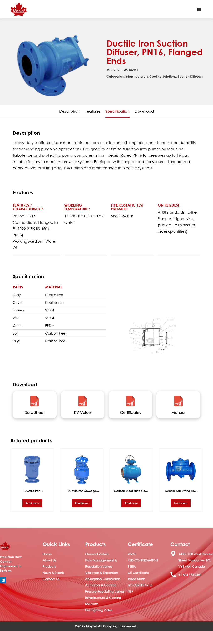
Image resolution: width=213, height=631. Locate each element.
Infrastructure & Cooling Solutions (150, 76)
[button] (199, 9)
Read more (32, 502)
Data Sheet (34, 412)
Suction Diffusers (190, 76)
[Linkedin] (3, 580)
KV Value (82, 412)
